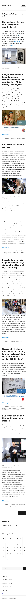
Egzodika (18, 252)
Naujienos (4, 576)
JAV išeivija (14, 408)
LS (2, 67)
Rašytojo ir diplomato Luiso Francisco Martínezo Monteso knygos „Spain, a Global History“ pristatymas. (13, 79)
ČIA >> (13, 45)
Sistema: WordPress (12, 598)
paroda (21, 409)
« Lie (7, 559)
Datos (17, 251)
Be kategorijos (19, 341)
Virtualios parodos (6, 587)
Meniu (23, 5)
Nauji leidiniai (13, 138)
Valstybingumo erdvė (19, 67)
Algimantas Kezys (6, 68)
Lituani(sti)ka (7, 5)
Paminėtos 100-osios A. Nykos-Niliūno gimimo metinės (13, 418)
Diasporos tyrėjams (14, 406)
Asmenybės (12, 251)
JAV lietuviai (20, 408)
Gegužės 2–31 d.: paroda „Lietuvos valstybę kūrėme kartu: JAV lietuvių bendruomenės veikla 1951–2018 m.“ (13, 353)
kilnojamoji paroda (15, 409)
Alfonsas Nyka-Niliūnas (10, 506)
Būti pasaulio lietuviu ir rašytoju (13, 145)
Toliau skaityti (5, 134)
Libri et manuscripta (7, 580)
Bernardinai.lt (17, 41)
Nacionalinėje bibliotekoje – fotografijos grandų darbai (13, 25)
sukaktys (18, 506)
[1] (7, 227)
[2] (24, 243)
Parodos (12, 67)
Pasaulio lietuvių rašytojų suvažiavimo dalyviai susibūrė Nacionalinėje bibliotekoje (13, 263)
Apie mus (4, 590)
